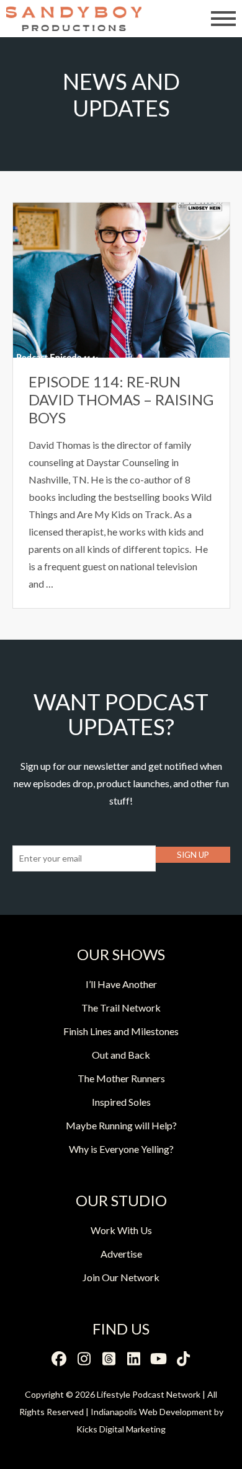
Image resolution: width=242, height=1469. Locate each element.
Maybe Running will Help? (121, 1125)
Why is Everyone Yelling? (121, 1149)
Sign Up (193, 855)
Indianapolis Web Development (151, 1411)
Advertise (121, 1253)
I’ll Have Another (121, 984)
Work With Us (121, 1230)
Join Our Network (121, 1277)
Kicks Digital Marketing (121, 1429)
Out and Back (121, 1055)
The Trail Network (121, 1007)
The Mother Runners (121, 1078)
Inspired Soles (121, 1102)
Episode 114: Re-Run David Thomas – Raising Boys (121, 399)
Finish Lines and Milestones (121, 1031)
